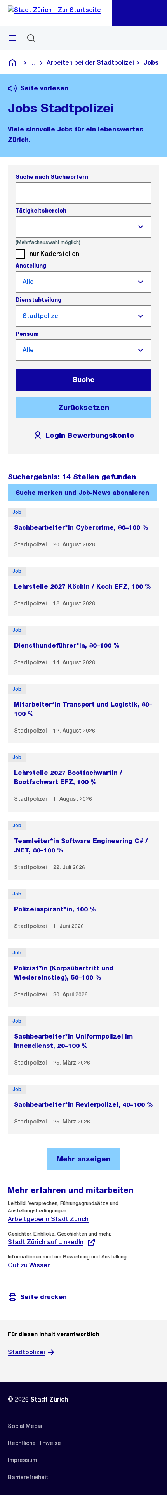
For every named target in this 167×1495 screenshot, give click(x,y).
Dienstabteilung (38, 300)
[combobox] (76, 227)
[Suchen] (31, 38)
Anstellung (31, 266)
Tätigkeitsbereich (41, 210)
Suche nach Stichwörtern (52, 177)
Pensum (27, 334)
